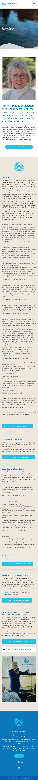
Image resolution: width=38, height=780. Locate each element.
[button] (19, 147)
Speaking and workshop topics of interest (20, 649)
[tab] (19, 649)
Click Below (5, 413)
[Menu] (34, 4)
